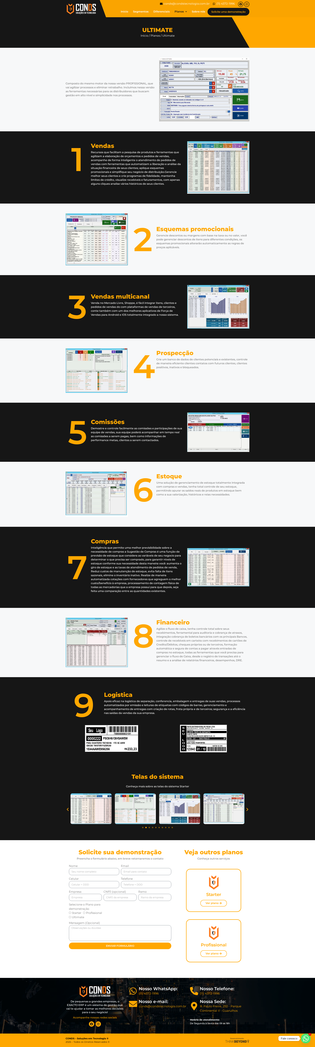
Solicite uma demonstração (228, 11)
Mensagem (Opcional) (84, 923)
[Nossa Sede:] (194, 1006)
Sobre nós (198, 11)
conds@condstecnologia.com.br (162, 1006)
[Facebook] (240, 4)
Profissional (94, 913)
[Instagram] (246, 4)
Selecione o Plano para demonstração (84, 906)
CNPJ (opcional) (115, 891)
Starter (76, 913)
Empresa (75, 891)
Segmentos (140, 11)
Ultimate (78, 917)
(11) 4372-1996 (149, 993)
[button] (68, 809)
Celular (74, 878)
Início (124, 11)
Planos (179, 11)
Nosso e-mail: (153, 1001)
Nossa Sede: (213, 1001)
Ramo (142, 891)
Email (125, 866)
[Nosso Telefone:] (194, 991)
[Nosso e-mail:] (133, 1004)
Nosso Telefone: (217, 988)
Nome (73, 866)
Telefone (127, 878)
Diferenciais (161, 11)
